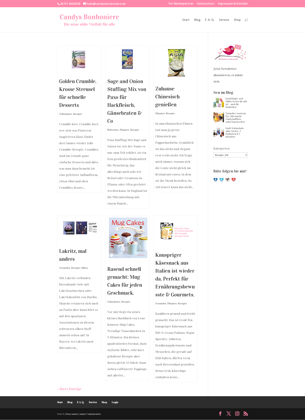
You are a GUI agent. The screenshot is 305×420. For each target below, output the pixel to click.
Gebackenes (65, 113)
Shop (237, 20)
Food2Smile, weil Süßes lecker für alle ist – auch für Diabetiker (236, 103)
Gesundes (64, 267)
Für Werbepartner (181, 3)
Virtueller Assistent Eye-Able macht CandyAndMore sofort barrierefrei (236, 117)
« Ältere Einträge (69, 389)
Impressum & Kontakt (233, 3)
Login (115, 402)
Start (186, 20)
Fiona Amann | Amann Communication (83, 414)
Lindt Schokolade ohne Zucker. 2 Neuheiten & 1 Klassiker (235, 132)
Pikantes (124, 129)
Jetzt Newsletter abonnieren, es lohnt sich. (228, 75)
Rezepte (77, 113)
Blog (197, 20)
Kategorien (221, 148)
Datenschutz (206, 3)
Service (224, 20)
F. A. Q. (209, 20)
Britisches (113, 129)
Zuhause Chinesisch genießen (167, 97)
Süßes (84, 267)
